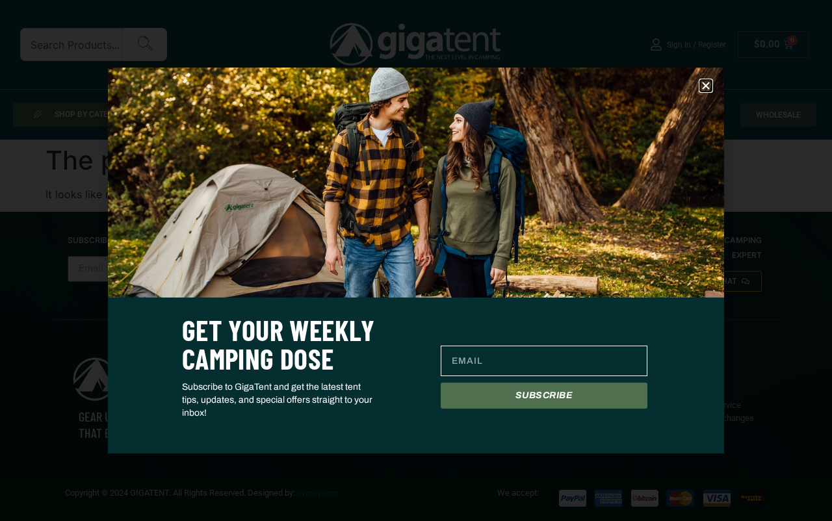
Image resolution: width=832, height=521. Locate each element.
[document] (416, 260)
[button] (706, 86)
